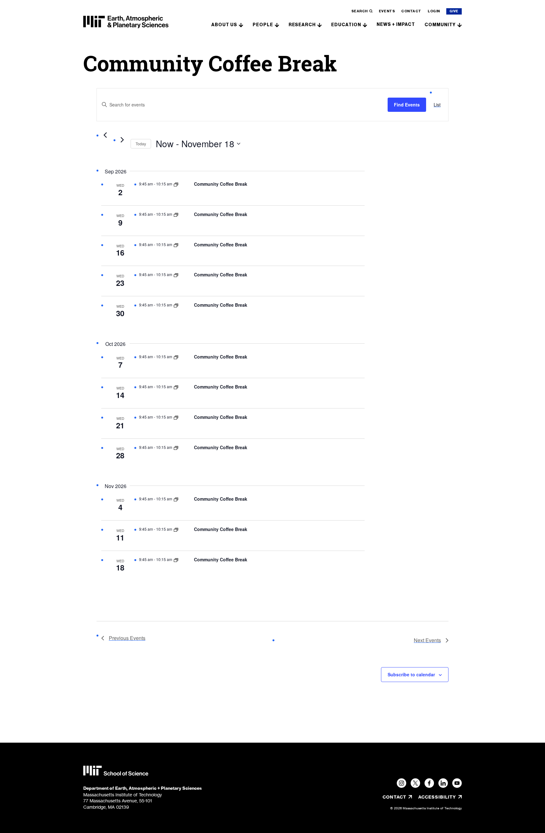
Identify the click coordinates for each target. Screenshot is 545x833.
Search (359, 11)
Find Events (407, 104)
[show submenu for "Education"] (365, 24)
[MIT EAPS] (125, 22)
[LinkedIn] (443, 783)
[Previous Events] (105, 135)
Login (434, 11)
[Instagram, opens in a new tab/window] (401, 783)
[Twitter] (415, 783)
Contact (411, 11)
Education (346, 24)
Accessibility (440, 797)
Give (454, 11)
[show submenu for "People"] (277, 24)
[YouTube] (457, 783)
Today (141, 143)
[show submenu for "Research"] (319, 24)
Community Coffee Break (220, 184)
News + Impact (396, 24)
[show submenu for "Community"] (459, 24)
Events (387, 11)
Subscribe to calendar (411, 674)
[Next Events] (122, 140)
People (263, 24)
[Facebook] (429, 783)
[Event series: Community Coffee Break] (176, 183)
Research (302, 24)
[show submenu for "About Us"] (241, 24)
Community (440, 24)
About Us (224, 24)
